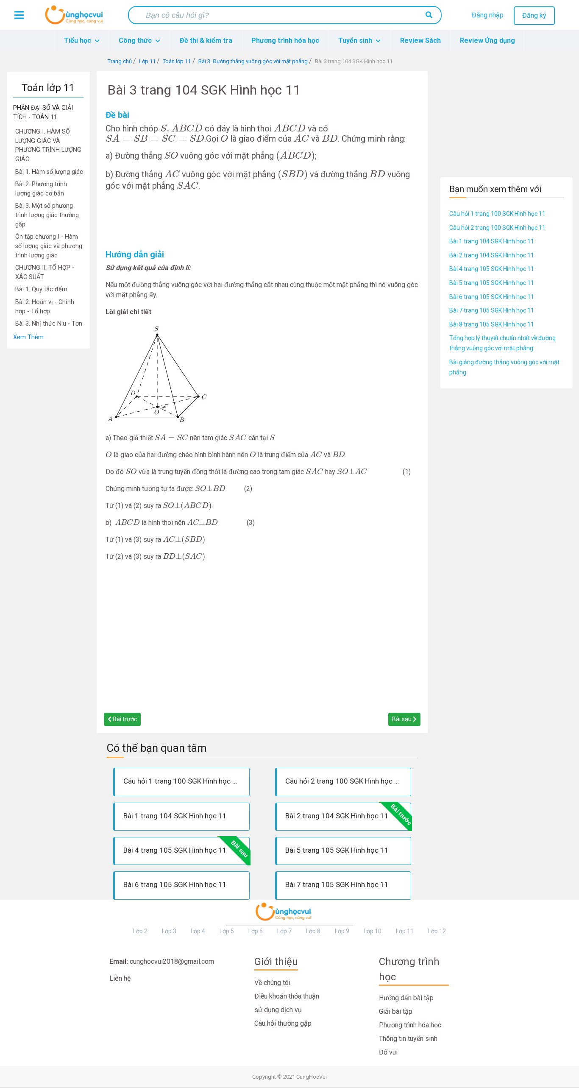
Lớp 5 (227, 931)
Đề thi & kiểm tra (206, 40)
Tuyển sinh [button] (356, 40)
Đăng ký (534, 15)
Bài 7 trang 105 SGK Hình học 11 (491, 310)
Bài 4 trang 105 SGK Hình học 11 (491, 268)
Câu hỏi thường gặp (283, 1023)
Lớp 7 (284, 931)
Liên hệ (120, 978)
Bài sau (402, 719)
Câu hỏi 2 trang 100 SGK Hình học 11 (497, 227)
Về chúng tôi (272, 983)
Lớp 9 (342, 931)
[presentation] (181, 127)
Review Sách (420, 40)
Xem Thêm (28, 337)
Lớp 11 (405, 931)
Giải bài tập (395, 1011)
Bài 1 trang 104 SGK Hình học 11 (491, 241)
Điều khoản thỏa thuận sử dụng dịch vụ (286, 1003)
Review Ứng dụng (487, 40)
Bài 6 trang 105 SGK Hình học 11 (491, 296)
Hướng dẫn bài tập (406, 998)
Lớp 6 (255, 931)
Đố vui (388, 1052)
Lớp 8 (313, 931)
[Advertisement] (48, 476)
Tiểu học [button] (78, 40)
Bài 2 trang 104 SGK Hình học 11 (491, 255)
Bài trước (124, 719)
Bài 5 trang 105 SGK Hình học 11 (491, 282)
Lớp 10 (372, 931)
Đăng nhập (488, 15)
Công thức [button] (136, 40)
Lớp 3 (169, 931)
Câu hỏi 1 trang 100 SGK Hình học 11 (497, 213)
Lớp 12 (437, 931)
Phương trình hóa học (285, 40)
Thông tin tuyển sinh (408, 1039)
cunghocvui (76, 18)
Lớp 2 (140, 931)
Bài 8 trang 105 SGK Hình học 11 (491, 324)
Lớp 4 (198, 931)
